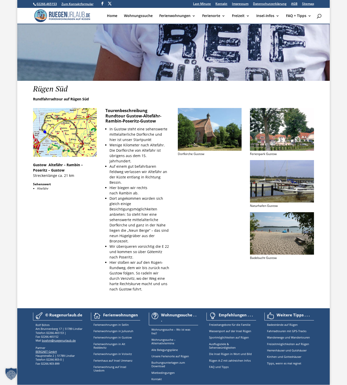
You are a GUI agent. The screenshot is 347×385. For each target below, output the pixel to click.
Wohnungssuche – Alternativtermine (163, 341)
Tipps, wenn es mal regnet (284, 363)
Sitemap (308, 4)
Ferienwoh (100, 325)
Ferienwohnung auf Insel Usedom (109, 368)
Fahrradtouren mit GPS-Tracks (286, 331)
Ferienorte (211, 16)
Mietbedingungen (163, 373)
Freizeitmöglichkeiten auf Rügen (288, 344)
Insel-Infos (265, 16)
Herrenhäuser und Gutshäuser (287, 350)
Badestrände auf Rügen (282, 325)
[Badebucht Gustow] (282, 253)
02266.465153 (47, 4)
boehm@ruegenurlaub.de (59, 340)
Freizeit (238, 16)
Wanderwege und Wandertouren (288, 337)
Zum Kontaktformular (77, 4)
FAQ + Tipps (296, 16)
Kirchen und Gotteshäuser (284, 357)
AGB (294, 4)
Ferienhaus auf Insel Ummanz (112, 360)
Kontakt (221, 4)
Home (112, 16)
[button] (11, 374)
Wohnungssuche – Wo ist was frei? (170, 331)
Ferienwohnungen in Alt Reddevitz (109, 345)
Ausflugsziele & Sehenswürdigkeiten (222, 345)
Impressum (240, 4)
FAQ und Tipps (219, 367)
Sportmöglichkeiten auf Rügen (229, 337)
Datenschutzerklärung (270, 4)
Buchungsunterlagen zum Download (168, 364)
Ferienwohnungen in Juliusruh (113, 331)
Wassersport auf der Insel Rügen (230, 331)
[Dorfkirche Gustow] (210, 149)
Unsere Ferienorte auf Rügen (170, 356)
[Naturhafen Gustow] (282, 201)
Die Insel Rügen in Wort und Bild (230, 354)
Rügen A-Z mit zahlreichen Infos (230, 360)
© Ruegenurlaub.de (63, 314)
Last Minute (202, 4)
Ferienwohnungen (175, 16)
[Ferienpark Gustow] (282, 149)
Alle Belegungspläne (164, 350)
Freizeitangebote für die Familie (229, 325)
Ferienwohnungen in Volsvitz (112, 354)
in (119, 325)
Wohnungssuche (138, 16)
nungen (112, 325)
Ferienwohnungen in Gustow (112, 337)
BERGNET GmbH (46, 351)
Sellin (125, 325)
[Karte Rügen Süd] (65, 155)
